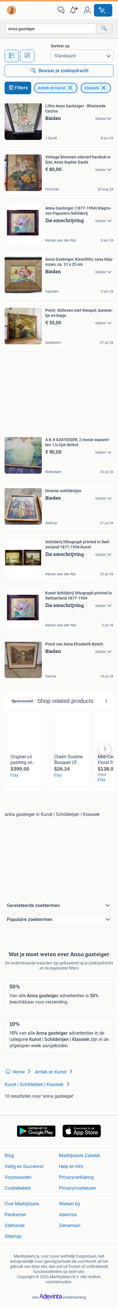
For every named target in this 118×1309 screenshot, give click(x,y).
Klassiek (91, 88)
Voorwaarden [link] (18, 1177)
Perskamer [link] (15, 1214)
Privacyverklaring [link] (76, 1177)
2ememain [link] (69, 1225)
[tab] (12, 56)
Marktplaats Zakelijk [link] (79, 1155)
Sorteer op (60, 46)
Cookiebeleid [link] (17, 1188)
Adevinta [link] (68, 1214)
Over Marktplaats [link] (22, 1204)
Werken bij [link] (69, 1204)
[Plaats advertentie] (103, 10)
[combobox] (51, 29)
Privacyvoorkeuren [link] (77, 1188)
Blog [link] (9, 1155)
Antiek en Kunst (52, 88)
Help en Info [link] (71, 1166)
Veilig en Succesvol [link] (24, 1166)
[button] (74, 10)
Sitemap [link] (13, 1236)
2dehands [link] (15, 1225)
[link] (12, 10)
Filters (21, 88)
